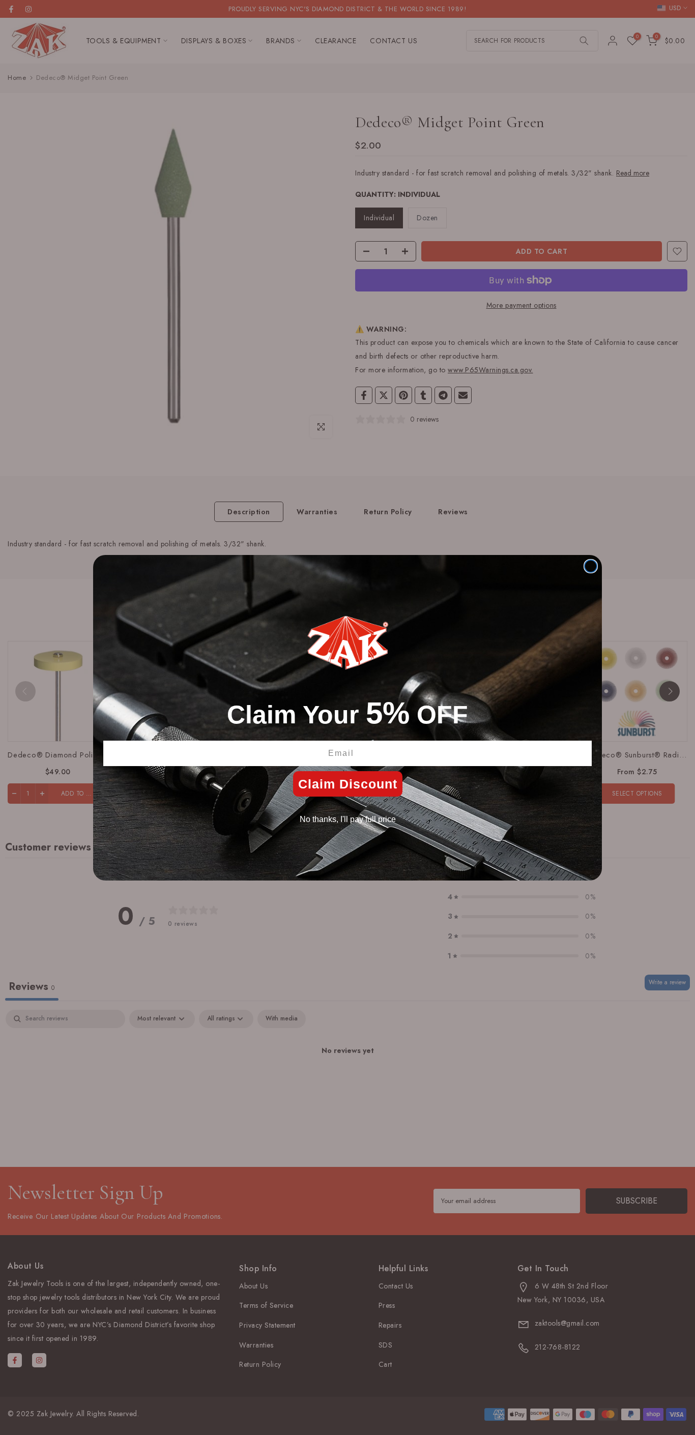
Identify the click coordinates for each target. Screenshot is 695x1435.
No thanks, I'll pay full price (348, 819)
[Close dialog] (591, 566)
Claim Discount (347, 784)
